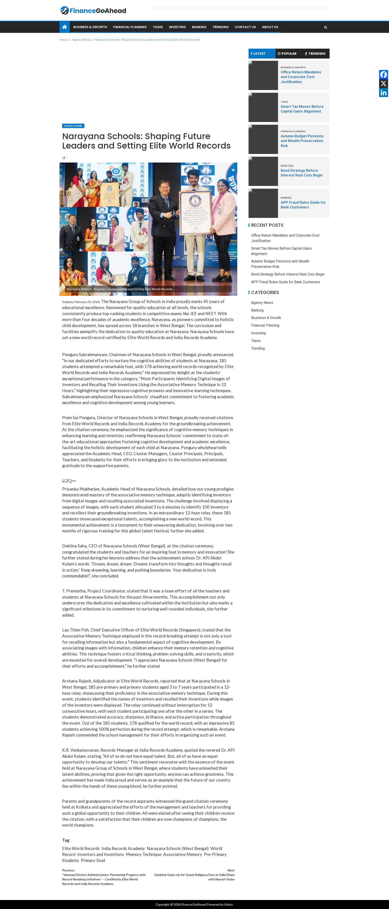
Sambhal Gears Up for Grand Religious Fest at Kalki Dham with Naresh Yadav (194, 874)
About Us (270, 27)
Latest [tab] (259, 53)
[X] (383, 83)
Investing (177, 27)
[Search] (325, 27)
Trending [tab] (317, 53)
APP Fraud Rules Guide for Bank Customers (285, 282)
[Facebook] (383, 74)
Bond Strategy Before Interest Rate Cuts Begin (288, 274)
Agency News (73, 125)
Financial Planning (130, 27)
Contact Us (245, 27)
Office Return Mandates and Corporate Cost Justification (301, 77)
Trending (221, 27)
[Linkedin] (383, 92)
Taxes (158, 27)
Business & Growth (90, 27)
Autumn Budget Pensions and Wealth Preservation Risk (302, 141)
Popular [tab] (289, 53)
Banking (199, 27)
